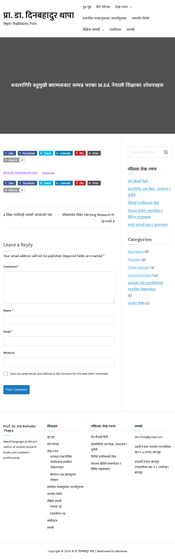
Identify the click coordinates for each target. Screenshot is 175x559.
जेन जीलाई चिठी (138, 181)
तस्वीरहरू (115, 30)
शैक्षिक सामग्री (91, 30)
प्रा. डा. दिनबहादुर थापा (38, 16)
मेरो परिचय (103, 7)
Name (8, 310)
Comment (11, 266)
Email (8, 331)
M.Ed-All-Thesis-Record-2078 (20, 173)
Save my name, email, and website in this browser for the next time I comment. (59, 373)
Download (48, 173)
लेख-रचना (121, 7)
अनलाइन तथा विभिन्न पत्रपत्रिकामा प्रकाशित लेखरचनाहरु (61, 462)
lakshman (121, 551)
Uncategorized (140, 275)
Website (9, 352)
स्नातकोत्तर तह (58, 513)
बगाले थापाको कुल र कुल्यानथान (148, 225)
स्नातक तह (56, 506)
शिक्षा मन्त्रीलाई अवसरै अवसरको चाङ (29, 215)
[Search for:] (149, 152)
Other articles (138, 267)
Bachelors (136, 252)
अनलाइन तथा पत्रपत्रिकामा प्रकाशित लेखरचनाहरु (145, 286)
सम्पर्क (130, 30)
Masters (134, 260)
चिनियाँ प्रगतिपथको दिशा (143, 203)
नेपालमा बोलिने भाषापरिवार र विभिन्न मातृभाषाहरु (145, 214)
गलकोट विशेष (140, 18)
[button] (130, 7)
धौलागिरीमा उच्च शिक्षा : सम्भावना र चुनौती (149, 192)
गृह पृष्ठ (87, 7)
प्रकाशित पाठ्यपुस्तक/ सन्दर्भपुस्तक (105, 18)
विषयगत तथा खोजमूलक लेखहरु (63, 477)
